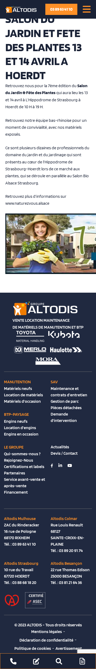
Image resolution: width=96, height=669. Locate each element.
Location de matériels (23, 394)
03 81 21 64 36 (70, 582)
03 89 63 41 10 (61, 9)
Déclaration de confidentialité (46, 640)
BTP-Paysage (16, 414)
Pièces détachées (66, 407)
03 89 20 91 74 (71, 550)
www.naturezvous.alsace (27, 203)
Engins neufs (15, 421)
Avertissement (68, 648)
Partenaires (14, 472)
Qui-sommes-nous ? (22, 453)
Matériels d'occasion (22, 401)
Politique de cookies (32, 648)
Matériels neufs (18, 388)
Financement (16, 492)
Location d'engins (20, 427)
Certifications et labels (24, 466)
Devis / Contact (64, 453)
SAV (54, 381)
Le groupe (13, 447)
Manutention (17, 381)
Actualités (60, 446)
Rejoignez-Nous (18, 460)
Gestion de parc (65, 401)
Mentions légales (46, 631)
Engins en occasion (21, 434)
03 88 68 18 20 (24, 582)
